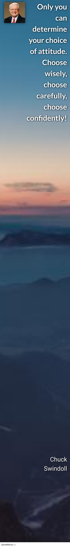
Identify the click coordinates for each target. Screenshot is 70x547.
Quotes (37, 545)
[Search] (66, 544)
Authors (25, 545)
